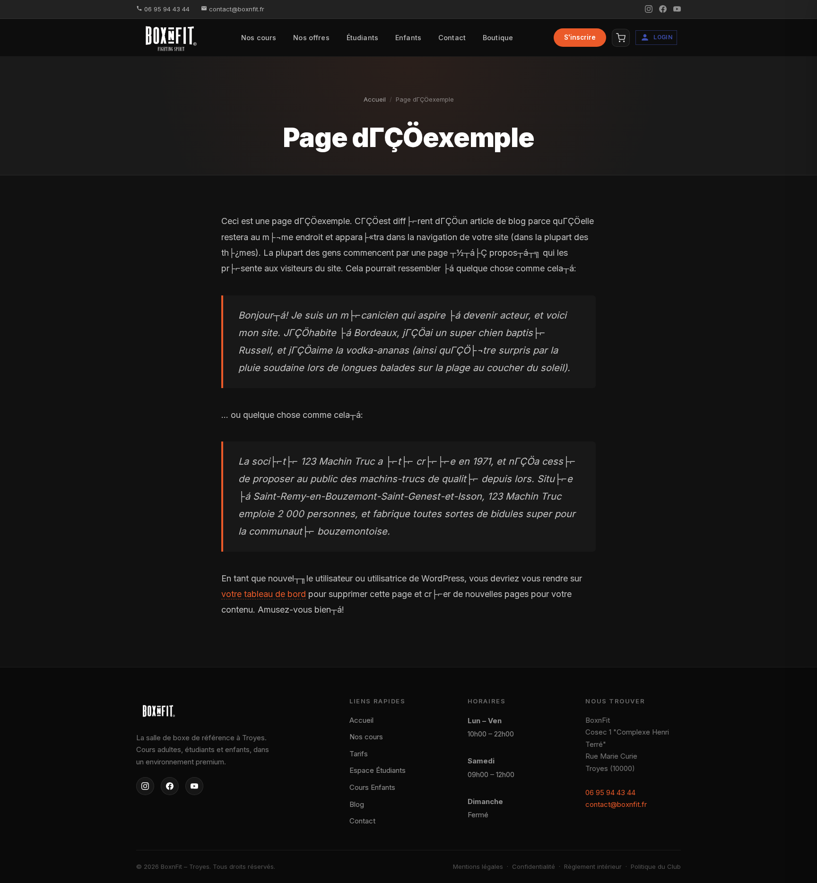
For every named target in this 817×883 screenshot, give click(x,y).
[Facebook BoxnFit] (663, 9)
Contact (452, 38)
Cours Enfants (372, 787)
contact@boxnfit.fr (235, 9)
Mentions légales (478, 866)
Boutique (498, 38)
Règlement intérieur (593, 866)
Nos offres (311, 38)
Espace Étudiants (377, 770)
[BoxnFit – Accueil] (170, 38)
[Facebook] (170, 786)
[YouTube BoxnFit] (677, 9)
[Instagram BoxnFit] (648, 9)
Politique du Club (656, 866)
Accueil (375, 99)
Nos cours (258, 38)
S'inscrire (580, 37)
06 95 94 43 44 (166, 9)
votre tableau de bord (263, 594)
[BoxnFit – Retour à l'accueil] (207, 711)
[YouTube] (194, 786)
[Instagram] (145, 786)
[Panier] (621, 38)
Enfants (408, 38)
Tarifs (358, 753)
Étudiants (362, 38)
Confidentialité (533, 866)
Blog (356, 804)
